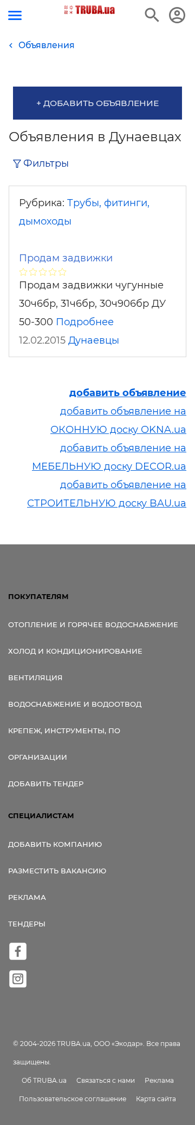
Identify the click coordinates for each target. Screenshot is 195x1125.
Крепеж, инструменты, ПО (64, 730)
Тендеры (27, 923)
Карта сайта (156, 1099)
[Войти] (177, 15)
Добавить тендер (45, 783)
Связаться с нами (105, 1080)
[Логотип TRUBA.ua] (89, 9)
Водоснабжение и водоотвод (74, 704)
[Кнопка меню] (15, 15)
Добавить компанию (55, 844)
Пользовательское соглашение (72, 1099)
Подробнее (85, 322)
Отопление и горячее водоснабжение (93, 624)
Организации (37, 757)
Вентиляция (35, 677)
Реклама (27, 897)
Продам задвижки (66, 258)
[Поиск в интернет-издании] (152, 15)
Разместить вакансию (57, 870)
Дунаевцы (93, 340)
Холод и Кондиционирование (75, 651)
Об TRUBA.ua (44, 1080)
